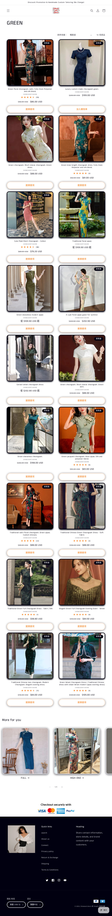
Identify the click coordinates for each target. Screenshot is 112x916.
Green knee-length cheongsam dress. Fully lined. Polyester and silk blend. (82, 166)
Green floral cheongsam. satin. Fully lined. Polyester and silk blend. (30, 90)
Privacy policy (47, 851)
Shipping (45, 863)
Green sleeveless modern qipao (30, 315)
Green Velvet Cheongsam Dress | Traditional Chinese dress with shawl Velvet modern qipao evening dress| (82, 683)
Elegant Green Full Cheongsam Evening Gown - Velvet (82, 609)
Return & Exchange (49, 857)
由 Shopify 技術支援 (98, 906)
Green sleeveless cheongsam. (30, 457)
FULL (23, 778)
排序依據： (62, 35)
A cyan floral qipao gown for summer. (82, 315)
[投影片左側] (50, 787)
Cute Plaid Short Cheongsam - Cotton (30, 241)
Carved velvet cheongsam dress (30, 385)
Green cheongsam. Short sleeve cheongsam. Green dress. (30, 166)
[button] (8, 11)
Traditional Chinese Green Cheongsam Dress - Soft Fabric (82, 534)
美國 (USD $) (15, 904)
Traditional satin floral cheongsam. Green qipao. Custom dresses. (30, 534)
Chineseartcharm (86, 906)
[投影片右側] (62, 787)
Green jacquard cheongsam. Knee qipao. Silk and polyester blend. (82, 458)
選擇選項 (30, 109)
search (44, 832)
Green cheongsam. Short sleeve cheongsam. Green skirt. (82, 386)
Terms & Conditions (49, 869)
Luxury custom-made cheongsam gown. (82, 89)
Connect (44, 845)
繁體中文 (34, 904)
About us (45, 839)
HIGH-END (75, 778)
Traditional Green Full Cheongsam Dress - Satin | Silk (30, 609)
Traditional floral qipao (82, 241)
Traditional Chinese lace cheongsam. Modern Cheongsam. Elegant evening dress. (30, 683)
